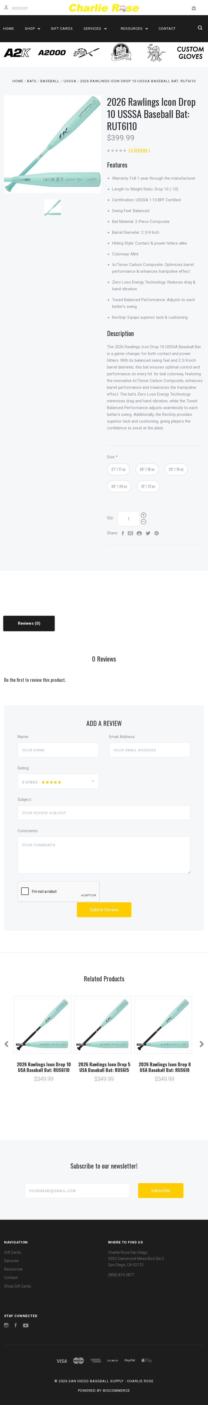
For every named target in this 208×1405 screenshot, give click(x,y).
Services (93, 29)
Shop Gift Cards (17, 1286)
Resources (132, 29)
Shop (30, 29)
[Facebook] (16, 1326)
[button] (17, 53)
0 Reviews (139, 150)
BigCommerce (116, 1390)
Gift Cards (62, 29)
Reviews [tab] (26, 623)
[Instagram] (6, 1326)
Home (8, 29)
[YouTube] (25, 1326)
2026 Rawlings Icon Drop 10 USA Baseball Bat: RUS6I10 (44, 1067)
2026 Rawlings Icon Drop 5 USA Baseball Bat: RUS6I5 (104, 1067)
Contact (167, 29)
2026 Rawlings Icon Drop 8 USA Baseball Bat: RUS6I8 (165, 1067)
